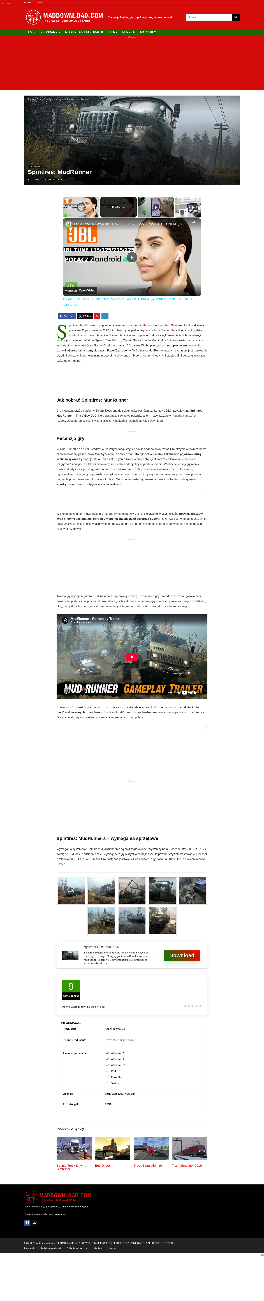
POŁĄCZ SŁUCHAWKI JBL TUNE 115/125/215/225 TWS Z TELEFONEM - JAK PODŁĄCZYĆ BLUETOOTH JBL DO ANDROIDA (131, 224)
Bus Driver (102, 1165)
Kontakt (112, 1248)
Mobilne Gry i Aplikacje (84, 32)
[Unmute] (69, 215)
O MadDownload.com (77, 1248)
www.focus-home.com (119, 1039)
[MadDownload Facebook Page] (27, 1223)
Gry (30, 32)
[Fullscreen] (97, 215)
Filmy (113, 32)
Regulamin (29, 1248)
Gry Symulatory (52, 99)
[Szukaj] (236, 17)
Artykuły (148, 32)
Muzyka (128, 32)
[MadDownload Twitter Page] (34, 1223)
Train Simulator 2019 (187, 1165)
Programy (48, 32)
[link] (68, 224)
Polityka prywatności (51, 1248)
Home (30, 99)
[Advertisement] (132, 65)
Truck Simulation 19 (148, 1165)
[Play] (65, 215)
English (28, 2)
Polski (39, 2)
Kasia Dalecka (35, 179)
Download (181, 955)
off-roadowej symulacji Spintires (162, 325)
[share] (194, 222)
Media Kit (98, 1248)
